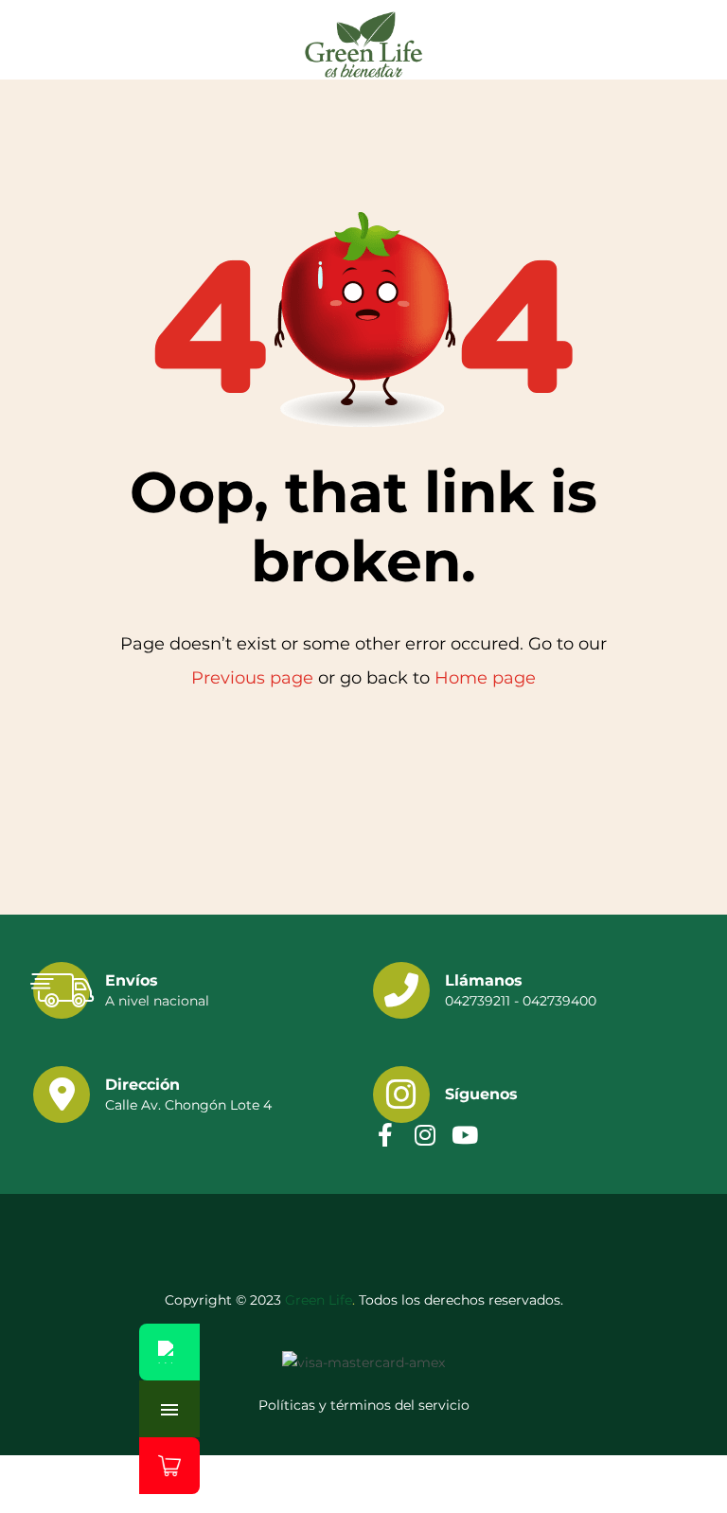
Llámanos (484, 980)
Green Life (318, 1299)
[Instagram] (424, 1135)
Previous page (252, 678)
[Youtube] (464, 1135)
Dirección (142, 1085)
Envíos (131, 980)
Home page (485, 678)
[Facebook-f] (385, 1135)
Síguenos (481, 1094)
